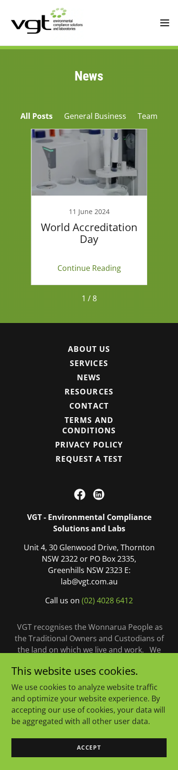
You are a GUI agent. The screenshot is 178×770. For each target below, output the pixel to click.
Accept (89, 747)
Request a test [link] (89, 459)
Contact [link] (88, 406)
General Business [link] (95, 116)
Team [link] (148, 116)
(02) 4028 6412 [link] (107, 600)
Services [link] (89, 363)
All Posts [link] (36, 116)
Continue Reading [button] (89, 268)
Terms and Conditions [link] (88, 425)
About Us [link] (89, 349)
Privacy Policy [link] (88, 444)
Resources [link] (89, 391)
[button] (164, 22)
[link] (46, 23)
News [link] (89, 377)
